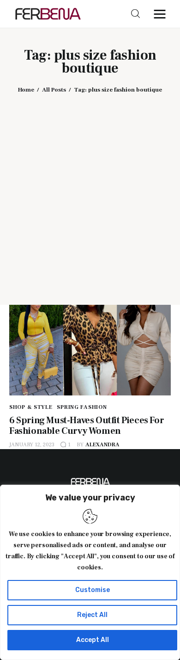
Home (26, 89)
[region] (90, 572)
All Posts (54, 89)
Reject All (92, 615)
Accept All (92, 640)
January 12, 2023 (31, 444)
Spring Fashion (82, 407)
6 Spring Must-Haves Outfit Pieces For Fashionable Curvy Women (86, 425)
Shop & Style (31, 407)
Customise (92, 590)
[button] (162, 14)
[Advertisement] (90, 192)
